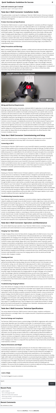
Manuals (20, 8)
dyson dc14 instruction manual (10, 394)
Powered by (22, 410)
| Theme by (33, 410)
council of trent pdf (7, 398)
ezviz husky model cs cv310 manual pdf (12, 396)
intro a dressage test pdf (8, 393)
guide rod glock (6, 391)
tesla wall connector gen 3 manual (12, 7)
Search (2, 381)
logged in (10, 376)
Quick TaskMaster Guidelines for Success (17, 2)
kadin (4, 8)
